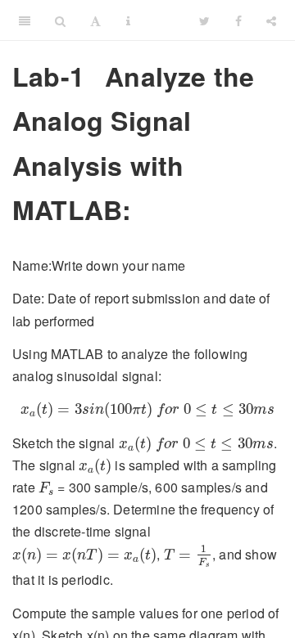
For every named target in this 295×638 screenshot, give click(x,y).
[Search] (60, 20)
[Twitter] (204, 20)
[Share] (271, 20)
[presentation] (147, 410)
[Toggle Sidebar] (25, 20)
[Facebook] (238, 20)
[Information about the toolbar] (128, 20)
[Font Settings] (95, 20)
